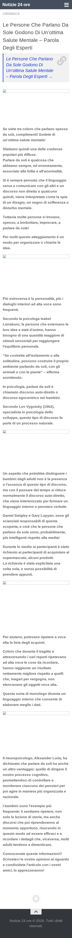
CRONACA (11, 14)
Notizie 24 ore (16, 4)
